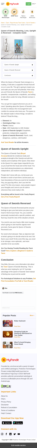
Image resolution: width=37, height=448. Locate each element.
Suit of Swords (30, 22)
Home (2, 22)
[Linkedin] (10, 434)
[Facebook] (6, 434)
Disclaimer (5, 405)
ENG (33, 4)
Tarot (7, 22)
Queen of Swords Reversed (12, 70)
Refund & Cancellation (9, 407)
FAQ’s (3, 399)
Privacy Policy (6, 402)
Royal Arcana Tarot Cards (17, 22)
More (31, 315)
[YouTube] (19, 434)
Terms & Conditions (8, 410)
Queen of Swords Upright (11, 64)
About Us (4, 396)
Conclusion (7, 75)
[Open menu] (2, 4)
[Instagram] (2, 434)
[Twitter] (14, 434)
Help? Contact (6, 413)
